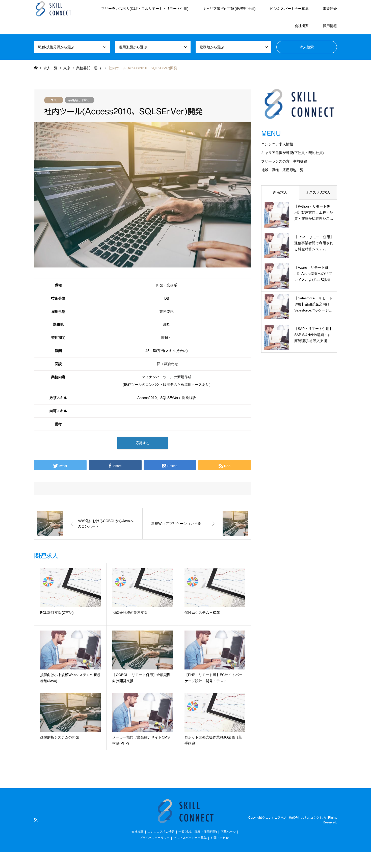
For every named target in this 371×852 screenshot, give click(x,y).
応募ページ (228, 832)
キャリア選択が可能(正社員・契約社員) (292, 153)
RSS (36, 820)
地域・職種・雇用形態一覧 (282, 170)
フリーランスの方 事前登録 (284, 161)
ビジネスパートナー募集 (289, 9)
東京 (54, 100)
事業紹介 (330, 9)
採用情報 (330, 26)
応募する (143, 443)
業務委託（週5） (79, 100)
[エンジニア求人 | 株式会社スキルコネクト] (53, 8)
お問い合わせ (219, 838)
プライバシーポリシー (154, 838)
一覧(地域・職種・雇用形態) (197, 832)
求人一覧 (50, 68)
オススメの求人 (318, 192)
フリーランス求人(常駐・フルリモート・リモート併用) (145, 9)
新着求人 (280, 192)
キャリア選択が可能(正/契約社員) (229, 9)
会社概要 (302, 26)
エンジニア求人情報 (277, 144)
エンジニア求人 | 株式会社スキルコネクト (294, 817)
